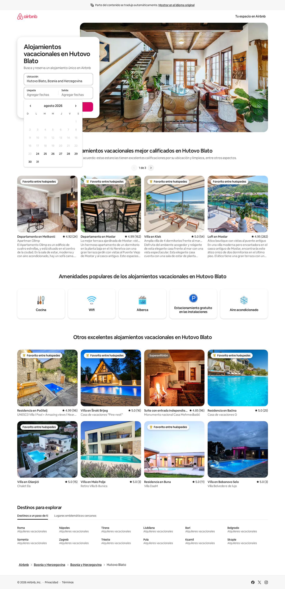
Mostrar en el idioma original (176, 5)
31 (37, 162)
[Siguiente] (151, 168)
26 (52, 153)
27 (60, 153)
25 (45, 153)
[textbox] (41, 94)
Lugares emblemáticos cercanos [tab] (75, 515)
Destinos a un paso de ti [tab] (32, 515)
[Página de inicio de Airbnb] (27, 16)
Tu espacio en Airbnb (250, 16)
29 (76, 153)
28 (68, 153)
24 (37, 153)
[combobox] (58, 81)
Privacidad (51, 582)
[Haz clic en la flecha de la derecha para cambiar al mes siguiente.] (75, 106)
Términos (68, 582)
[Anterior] (134, 168)
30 (30, 162)
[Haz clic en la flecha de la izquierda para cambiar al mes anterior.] (30, 106)
